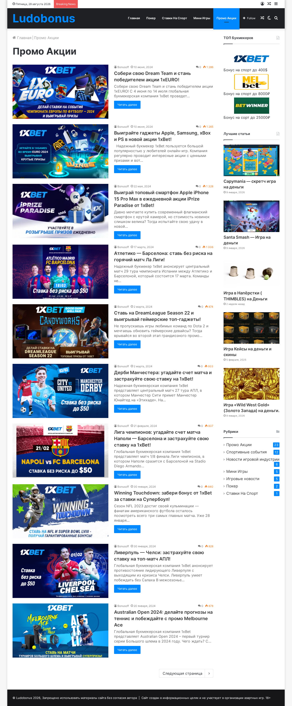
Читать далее (127, 104)
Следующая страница (182, 673)
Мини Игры (201, 18)
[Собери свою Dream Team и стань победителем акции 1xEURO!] (60, 92)
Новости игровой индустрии (252, 459)
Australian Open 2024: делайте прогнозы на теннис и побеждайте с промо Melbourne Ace (163, 618)
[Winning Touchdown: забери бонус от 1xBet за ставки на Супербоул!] (60, 511)
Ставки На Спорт (174, 18)
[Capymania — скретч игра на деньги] (251, 160)
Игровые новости (242, 478)
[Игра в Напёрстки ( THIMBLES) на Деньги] (251, 272)
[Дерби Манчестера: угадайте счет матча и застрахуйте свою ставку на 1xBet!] (60, 391)
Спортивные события (246, 452)
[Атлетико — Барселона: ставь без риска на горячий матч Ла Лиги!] (60, 272)
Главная (134, 18)
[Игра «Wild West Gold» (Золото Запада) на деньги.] (251, 383)
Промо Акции (226, 18)
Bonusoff (123, 67)
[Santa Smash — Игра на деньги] (251, 216)
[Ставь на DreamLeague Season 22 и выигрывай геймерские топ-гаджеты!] (60, 331)
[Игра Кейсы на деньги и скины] (251, 328)
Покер (151, 18)
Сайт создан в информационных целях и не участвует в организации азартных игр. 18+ (206, 698)
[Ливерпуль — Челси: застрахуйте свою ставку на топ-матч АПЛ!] (60, 571)
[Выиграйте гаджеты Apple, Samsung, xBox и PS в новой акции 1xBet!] (60, 151)
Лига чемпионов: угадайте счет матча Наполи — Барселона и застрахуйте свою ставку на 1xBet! (161, 438)
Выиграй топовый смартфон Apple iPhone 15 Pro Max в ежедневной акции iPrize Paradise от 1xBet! (161, 199)
